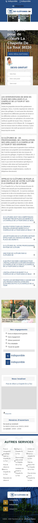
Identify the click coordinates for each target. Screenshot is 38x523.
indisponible (12, 1)
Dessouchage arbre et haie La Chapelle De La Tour (19, 461)
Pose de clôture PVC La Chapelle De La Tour (31, 465)
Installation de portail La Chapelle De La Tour (19, 472)
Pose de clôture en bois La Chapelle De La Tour (6, 469)
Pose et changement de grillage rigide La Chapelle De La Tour (7, 455)
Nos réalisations (18, 54)
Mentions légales (30, 519)
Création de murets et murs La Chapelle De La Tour (31, 453)
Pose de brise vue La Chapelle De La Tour (32, 476)
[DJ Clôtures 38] (19, 11)
